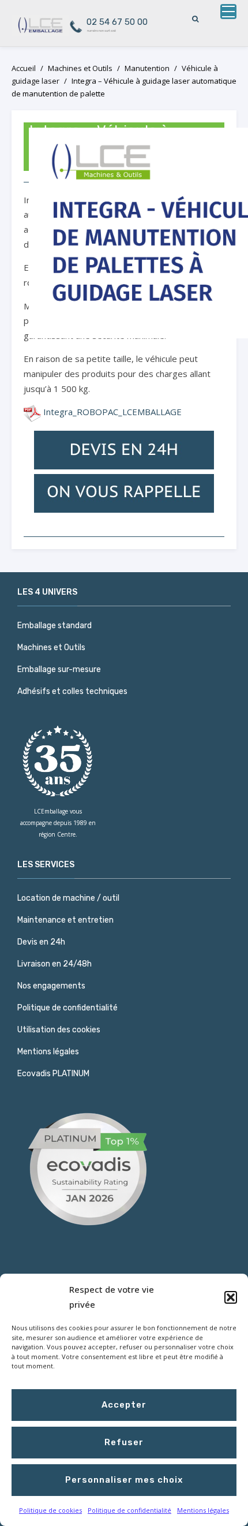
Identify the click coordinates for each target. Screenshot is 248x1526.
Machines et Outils (80, 68)
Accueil (24, 68)
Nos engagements (51, 986)
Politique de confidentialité (129, 1510)
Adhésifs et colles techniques (72, 691)
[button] (230, 1297)
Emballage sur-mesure (59, 669)
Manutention (147, 68)
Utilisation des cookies (58, 1030)
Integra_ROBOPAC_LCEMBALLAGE (112, 411)
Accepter (124, 1405)
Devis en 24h (41, 942)
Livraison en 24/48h (54, 964)
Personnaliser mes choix (124, 1480)
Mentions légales (203, 1510)
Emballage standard (54, 625)
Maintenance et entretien (65, 920)
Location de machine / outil (68, 898)
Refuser (124, 1442)
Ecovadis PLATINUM (53, 1074)
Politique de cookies (50, 1510)
